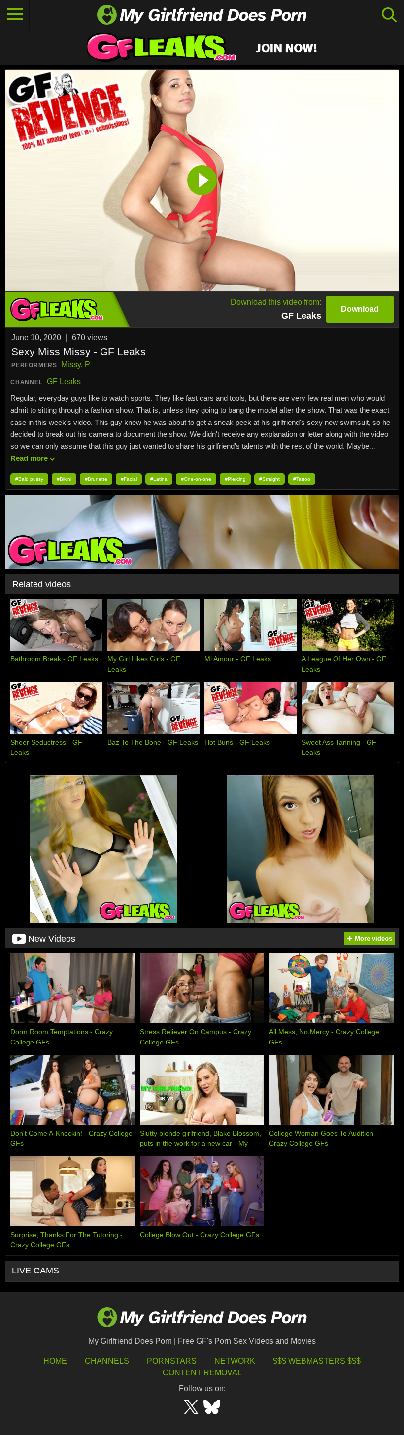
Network (234, 1361)
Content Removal (202, 1373)
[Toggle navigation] (15, 15)
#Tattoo (301, 479)
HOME (55, 1361)
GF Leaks (64, 381)
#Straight (269, 479)
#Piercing (235, 479)
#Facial (129, 479)
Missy (71, 364)
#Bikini (64, 479)
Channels (107, 1361)
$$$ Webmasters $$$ (317, 1361)
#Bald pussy (29, 479)
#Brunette (96, 479)
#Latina (159, 479)
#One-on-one (196, 479)
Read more (29, 458)
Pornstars (172, 1361)
